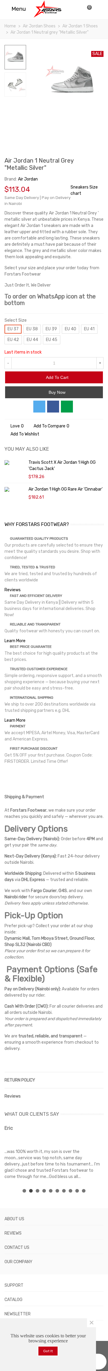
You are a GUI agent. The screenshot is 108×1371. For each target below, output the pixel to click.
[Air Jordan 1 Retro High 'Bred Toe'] (99, 161)
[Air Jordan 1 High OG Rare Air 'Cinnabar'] (15, 489)
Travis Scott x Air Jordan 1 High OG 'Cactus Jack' (62, 465)
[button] (24, 1191)
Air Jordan (28, 179)
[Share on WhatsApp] (67, 407)
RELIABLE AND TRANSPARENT (35, 624)
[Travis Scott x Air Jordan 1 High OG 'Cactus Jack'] (15, 462)
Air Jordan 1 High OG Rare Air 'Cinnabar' (65, 489)
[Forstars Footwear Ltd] (47, 9)
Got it (48, 1351)
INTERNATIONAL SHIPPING (31, 697)
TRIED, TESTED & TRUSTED (32, 567)
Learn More (15, 640)
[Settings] (98, 9)
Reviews (12, 589)
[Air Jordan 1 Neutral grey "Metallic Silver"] (96, 109)
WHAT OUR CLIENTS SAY (31, 1114)
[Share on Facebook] (53, 407)
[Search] (75, 9)
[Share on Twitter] (39, 407)
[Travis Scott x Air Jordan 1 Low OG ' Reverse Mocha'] (89, 161)
